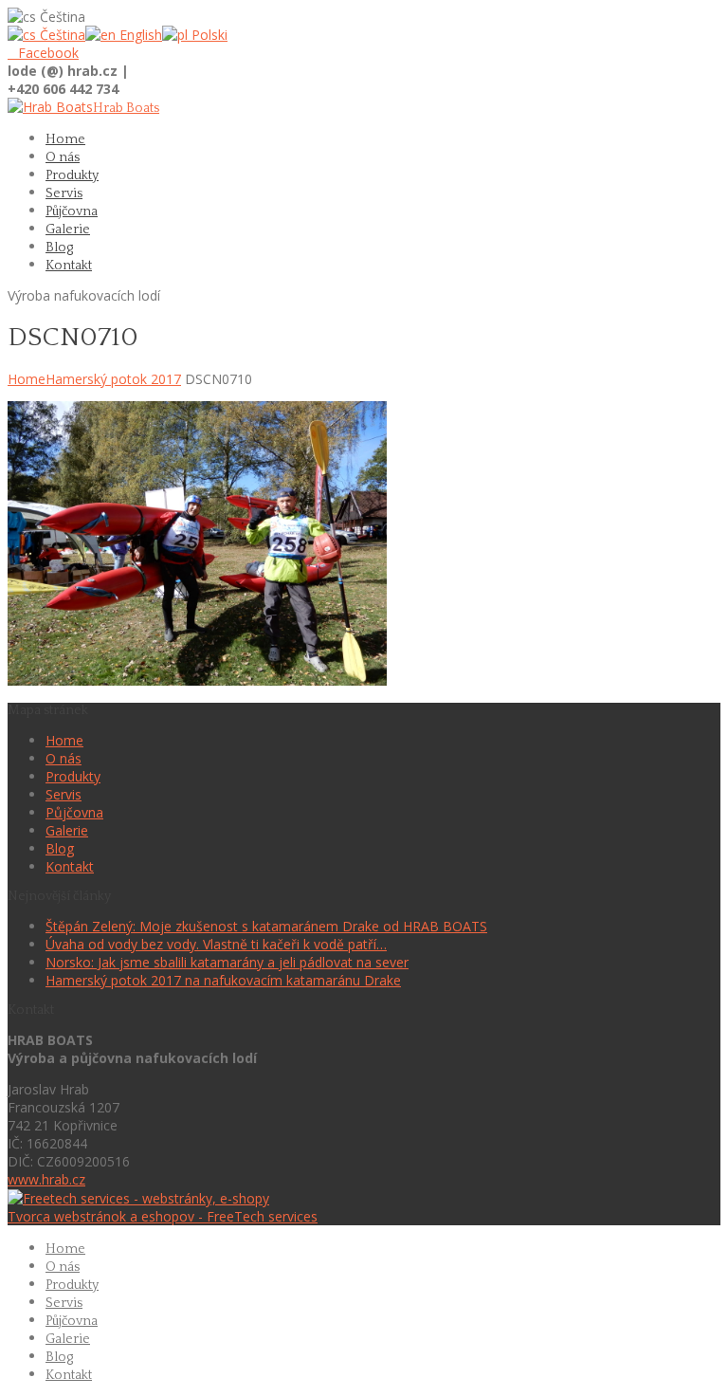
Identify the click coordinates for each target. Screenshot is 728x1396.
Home (27, 379)
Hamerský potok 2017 (113, 379)
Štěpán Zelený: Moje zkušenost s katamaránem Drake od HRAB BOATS (266, 926)
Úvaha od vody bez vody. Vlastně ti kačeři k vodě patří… (216, 944)
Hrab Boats (126, 108)
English (139, 35)
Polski (208, 35)
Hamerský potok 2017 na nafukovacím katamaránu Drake (223, 980)
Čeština (60, 35)
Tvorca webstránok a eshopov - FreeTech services (163, 1216)
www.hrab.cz (46, 1179)
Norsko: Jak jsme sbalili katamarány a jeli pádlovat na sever (227, 962)
